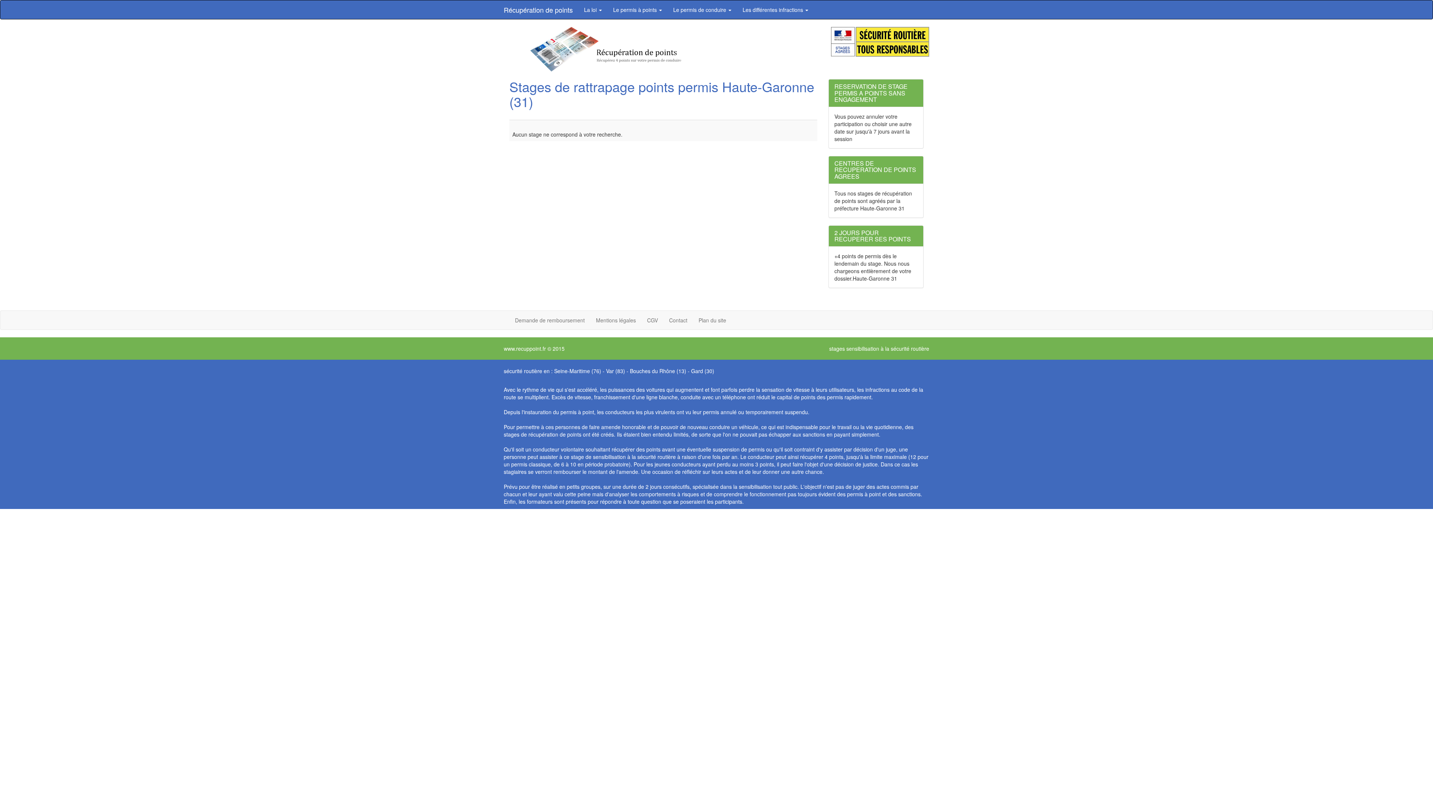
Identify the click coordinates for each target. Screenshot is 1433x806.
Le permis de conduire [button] (700, 9)
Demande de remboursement (550, 320)
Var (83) (615, 371)
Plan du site (712, 320)
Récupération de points (538, 10)
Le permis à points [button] (635, 9)
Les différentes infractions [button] (774, 9)
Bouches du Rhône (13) (658, 371)
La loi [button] (591, 9)
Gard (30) (702, 371)
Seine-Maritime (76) (577, 371)
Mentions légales (616, 320)
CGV (652, 320)
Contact (678, 320)
